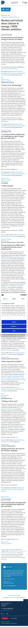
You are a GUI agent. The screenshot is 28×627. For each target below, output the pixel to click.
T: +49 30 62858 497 (7, 608)
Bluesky (8, 613)
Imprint (2, 621)
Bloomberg (14, 68)
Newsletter (4, 618)
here (17, 118)
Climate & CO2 (5, 79)
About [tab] (22, 298)
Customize (13, 326)
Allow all (14, 321)
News (7, 9)
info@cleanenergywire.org (6, 610)
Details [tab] (14, 298)
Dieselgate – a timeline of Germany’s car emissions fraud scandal (12, 389)
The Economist (5, 68)
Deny (14, 330)
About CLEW (14, 618)
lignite (13, 277)
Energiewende (5, 241)
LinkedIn (5, 613)
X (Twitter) (2, 613)
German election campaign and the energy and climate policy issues (13, 73)
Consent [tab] (5, 298)
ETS (11, 431)
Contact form (12, 585)
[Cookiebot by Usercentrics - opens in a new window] (20, 295)
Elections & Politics (6, 81)
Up (26, 600)
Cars (2, 77)
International (4, 181)
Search (22, 2)
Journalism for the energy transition (14, 2)
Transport (4, 397)
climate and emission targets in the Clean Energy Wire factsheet (12, 489)
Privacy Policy (7, 621)
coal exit (11, 470)
